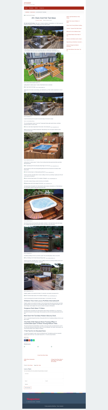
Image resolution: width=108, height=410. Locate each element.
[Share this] (25, 340)
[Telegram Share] (31, 340)
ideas (40, 365)
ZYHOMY (27, 3)
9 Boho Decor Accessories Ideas (29, 360)
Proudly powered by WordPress (50, 406)
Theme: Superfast (60, 406)
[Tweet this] (27, 340)
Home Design (30, 365)
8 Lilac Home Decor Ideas (43, 355)
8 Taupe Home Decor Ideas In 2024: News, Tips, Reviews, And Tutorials (57, 360)
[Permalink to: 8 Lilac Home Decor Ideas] (44, 350)
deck (37, 365)
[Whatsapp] (34, 340)
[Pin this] (29, 340)
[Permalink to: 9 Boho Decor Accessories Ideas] (30, 352)
